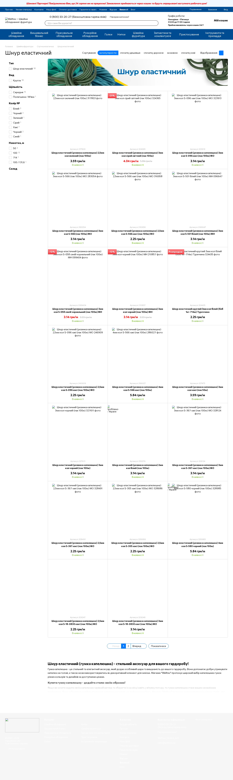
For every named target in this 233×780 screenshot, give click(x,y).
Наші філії (51, 9)
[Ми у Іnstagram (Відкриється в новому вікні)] (143, 9)
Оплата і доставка (68, 9)
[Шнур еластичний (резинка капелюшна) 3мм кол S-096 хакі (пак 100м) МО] (197, 119)
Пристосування (189, 34)
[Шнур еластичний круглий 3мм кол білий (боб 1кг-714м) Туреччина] (197, 275)
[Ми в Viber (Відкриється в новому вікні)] (151, 9)
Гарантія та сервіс (88, 9)
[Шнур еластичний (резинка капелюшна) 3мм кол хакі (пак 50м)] (197, 353)
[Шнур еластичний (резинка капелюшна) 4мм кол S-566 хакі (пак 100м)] (137, 353)
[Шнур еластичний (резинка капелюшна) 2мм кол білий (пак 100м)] (137, 431)
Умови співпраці (24, 9)
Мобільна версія (16, 748)
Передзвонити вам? (119, 17)
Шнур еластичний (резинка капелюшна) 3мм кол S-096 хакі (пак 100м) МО (197, 154)
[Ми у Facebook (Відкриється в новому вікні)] (139, 9)
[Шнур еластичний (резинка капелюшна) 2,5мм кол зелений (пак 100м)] (77, 119)
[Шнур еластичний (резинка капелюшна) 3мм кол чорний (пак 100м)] (77, 431)
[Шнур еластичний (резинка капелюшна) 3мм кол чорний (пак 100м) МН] (137, 275)
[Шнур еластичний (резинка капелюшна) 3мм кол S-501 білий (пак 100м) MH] (197, 197)
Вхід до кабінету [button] (128, 724)
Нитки (121, 34)
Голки (108, 34)
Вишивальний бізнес (39, 34)
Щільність (15, 86)
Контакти (38, 9)
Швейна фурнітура (138, 34)
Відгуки (113, 9)
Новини (103, 9)
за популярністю (108, 52)
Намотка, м (16, 142)
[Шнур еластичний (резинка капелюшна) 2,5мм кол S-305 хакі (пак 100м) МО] (137, 509)
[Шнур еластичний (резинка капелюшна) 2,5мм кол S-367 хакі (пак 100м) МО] (77, 509)
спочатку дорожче (154, 52)
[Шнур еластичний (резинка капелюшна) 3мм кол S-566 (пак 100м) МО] (77, 197)
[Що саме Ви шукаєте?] (155, 23)
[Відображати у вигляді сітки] (221, 53)
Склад (13, 168)
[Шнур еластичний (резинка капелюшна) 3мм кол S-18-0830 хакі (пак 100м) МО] (137, 587)
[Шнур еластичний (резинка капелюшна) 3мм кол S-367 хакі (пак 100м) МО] (197, 431)
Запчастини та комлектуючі (162, 34)
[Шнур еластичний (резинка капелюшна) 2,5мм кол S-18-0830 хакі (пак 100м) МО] (77, 587)
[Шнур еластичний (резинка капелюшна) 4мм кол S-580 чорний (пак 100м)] (197, 509)
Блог (133, 9)
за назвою (172, 52)
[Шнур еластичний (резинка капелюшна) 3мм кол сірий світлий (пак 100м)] (137, 119)
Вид (11, 75)
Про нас (9, 9)
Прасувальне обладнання (64, 34)
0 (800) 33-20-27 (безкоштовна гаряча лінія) (78, 16)
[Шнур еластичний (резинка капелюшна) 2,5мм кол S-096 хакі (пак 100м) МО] (77, 353)
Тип (11, 63)
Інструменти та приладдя (214, 34)
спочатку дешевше (130, 52)
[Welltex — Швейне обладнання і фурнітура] (22, 725)
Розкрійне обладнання (90, 34)
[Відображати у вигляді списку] (225, 53)
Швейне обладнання (16, 34)
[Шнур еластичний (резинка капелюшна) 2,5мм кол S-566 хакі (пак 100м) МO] (137, 197)
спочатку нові (188, 52)
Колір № (14, 103)
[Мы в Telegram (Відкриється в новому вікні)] (147, 9)
